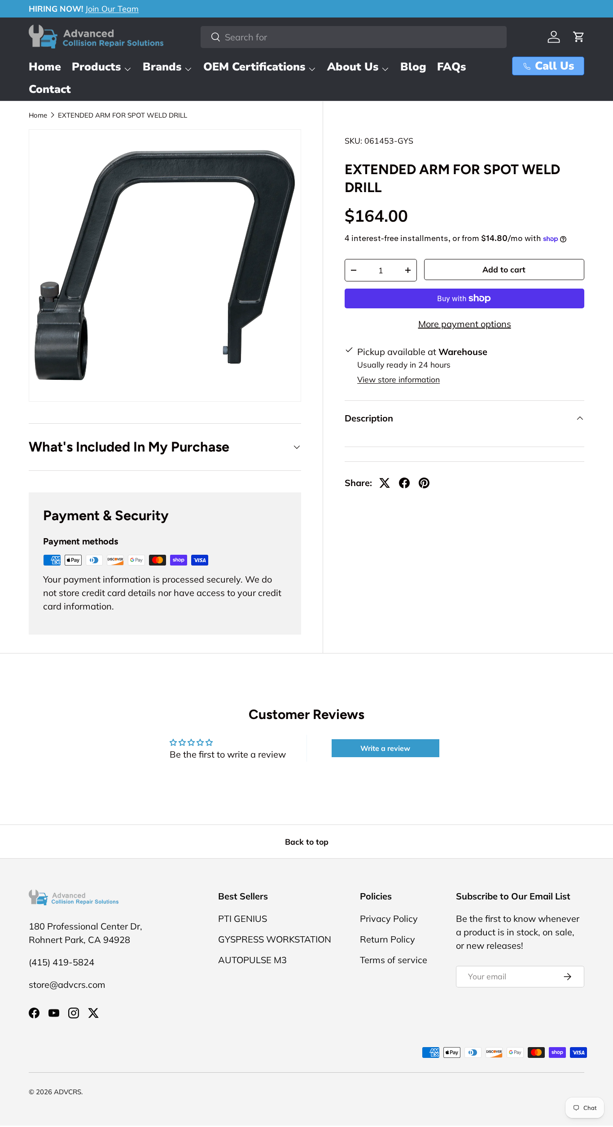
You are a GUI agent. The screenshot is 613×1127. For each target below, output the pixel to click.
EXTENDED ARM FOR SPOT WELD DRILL (122, 115)
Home (45, 67)
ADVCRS (67, 1092)
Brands (162, 67)
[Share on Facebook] (404, 483)
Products (96, 67)
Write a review (385, 748)
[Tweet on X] (384, 483)
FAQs (451, 67)
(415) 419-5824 (61, 962)
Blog (413, 67)
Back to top (306, 841)
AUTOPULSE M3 (252, 959)
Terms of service (393, 959)
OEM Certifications (254, 67)
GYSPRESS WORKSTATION (274, 939)
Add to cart (503, 269)
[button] (579, 37)
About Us (352, 67)
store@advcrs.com (67, 984)
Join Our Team (112, 9)
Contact (50, 89)
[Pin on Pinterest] (424, 483)
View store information (398, 379)
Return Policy (387, 939)
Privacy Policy (389, 918)
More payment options (464, 323)
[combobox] (354, 37)
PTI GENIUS (242, 918)
